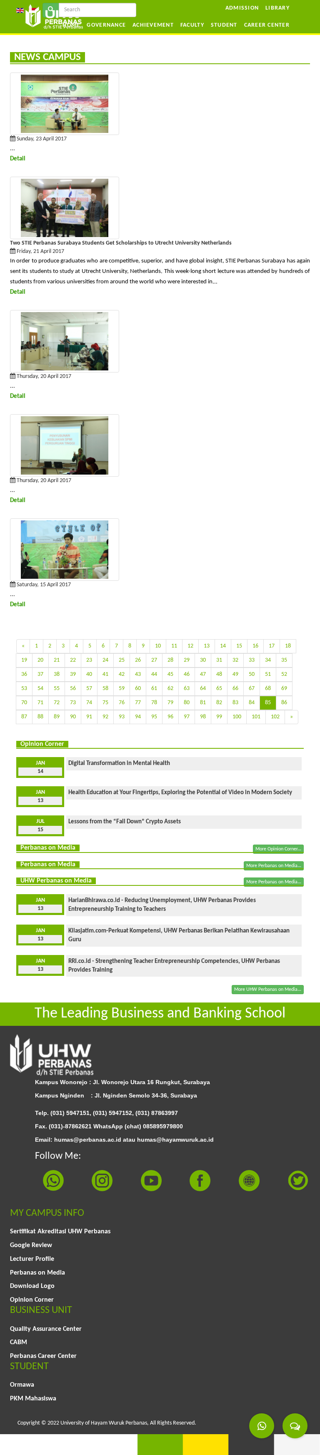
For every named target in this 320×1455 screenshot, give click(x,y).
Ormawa (22, 1385)
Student (224, 25)
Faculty (192, 25)
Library (277, 8)
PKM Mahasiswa (33, 1398)
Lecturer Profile (32, 1259)
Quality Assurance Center (46, 1329)
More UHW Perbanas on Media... (267, 989)
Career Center (267, 25)
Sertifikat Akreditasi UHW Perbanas (60, 1231)
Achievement (153, 25)
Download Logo (32, 1286)
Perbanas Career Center (43, 1356)
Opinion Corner (32, 1300)
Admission (242, 8)
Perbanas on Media (37, 1273)
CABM (18, 1342)
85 (268, 703)
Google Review (31, 1245)
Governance (106, 25)
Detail (17, 159)
